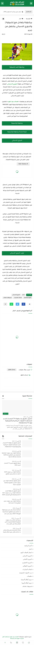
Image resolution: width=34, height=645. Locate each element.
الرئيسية (28, 18)
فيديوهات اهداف (7, 297)
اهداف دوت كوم (13, 102)
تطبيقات (29, 576)
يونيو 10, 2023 (16, 528)
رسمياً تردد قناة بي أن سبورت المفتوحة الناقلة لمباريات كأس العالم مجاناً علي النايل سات (13, 522)
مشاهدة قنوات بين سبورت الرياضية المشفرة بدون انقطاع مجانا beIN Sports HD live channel (11, 455)
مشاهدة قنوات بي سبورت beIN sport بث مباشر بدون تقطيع (12, 473)
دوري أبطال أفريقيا (26, 579)
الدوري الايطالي (27, 566)
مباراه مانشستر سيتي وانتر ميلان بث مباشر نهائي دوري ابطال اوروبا (12, 531)
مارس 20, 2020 (15, 479)
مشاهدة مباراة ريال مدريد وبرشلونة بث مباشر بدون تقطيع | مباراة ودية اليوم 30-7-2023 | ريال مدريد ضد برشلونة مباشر (11, 512)
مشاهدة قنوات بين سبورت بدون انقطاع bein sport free (12, 502)
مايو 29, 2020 (16, 489)
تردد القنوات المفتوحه (25, 573)
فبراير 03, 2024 (15, 461)
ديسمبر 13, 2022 (15, 518)
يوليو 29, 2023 (16, 508)
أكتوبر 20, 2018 (15, 451)
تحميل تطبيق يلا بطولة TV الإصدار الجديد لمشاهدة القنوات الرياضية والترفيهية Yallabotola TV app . (17, 421)
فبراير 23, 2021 (15, 470)
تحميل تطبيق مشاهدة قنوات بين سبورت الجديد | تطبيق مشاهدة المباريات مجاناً (12, 482)
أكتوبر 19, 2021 (27, 417)
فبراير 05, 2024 (15, 499)
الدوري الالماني (27, 559)
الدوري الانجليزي (27, 562)
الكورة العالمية (27, 297)
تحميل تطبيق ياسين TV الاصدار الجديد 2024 (12, 464)
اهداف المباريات (18, 297)
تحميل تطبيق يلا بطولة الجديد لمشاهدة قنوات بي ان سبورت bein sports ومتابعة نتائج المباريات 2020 (11, 493)
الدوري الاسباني (16, 294)
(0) (3, 34)
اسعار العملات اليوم (26, 552)
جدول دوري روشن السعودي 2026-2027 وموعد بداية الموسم (12, 12)
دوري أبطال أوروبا (27, 583)
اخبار (20, 18)
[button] (23, 304)
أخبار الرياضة (28, 546)
